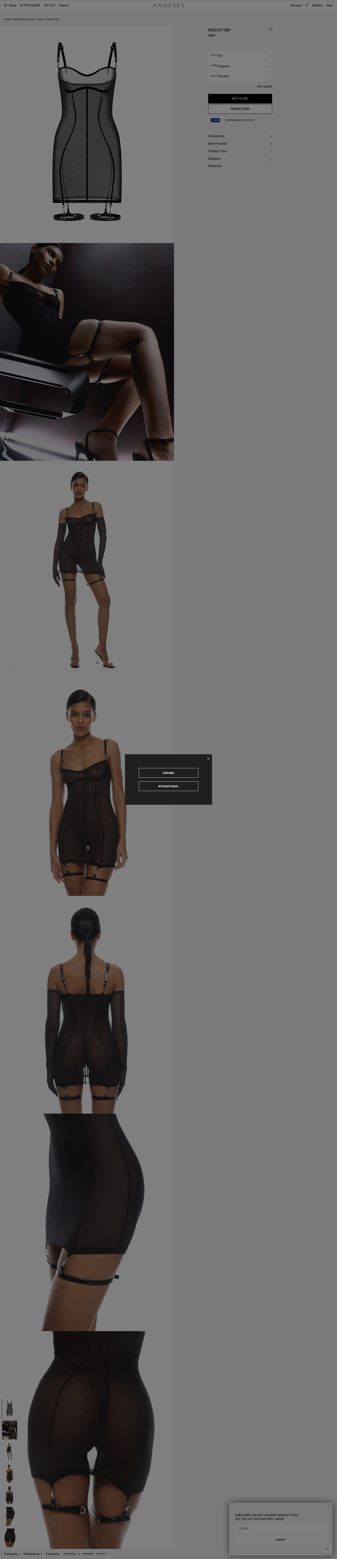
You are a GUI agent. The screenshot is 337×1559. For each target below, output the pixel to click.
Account (296, 5)
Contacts (52, 1554)
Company (10, 1554)
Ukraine (168, 773)
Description (216, 136)
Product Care (217, 151)
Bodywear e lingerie (24, 19)
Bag (330, 5)
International (168, 786)
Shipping (214, 158)
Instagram (69, 1554)
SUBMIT (281, 1539)
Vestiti (41, 19)
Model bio (215, 166)
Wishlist (317, 5)
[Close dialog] (329, 1506)
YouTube (101, 1554)
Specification (217, 143)
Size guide (264, 86)
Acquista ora (240, 109)
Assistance (32, 1554)
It (307, 5)
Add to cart (240, 98)
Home (7, 19)
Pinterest (88, 1554)
